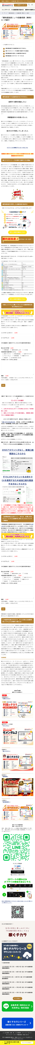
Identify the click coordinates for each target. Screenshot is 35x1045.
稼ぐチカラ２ (6, 751)
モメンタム (6, 725)
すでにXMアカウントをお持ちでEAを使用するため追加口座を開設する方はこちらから (17, 480)
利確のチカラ (6, 698)
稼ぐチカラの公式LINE (8, 422)
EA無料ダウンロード (20, 5)
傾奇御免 (5, 776)
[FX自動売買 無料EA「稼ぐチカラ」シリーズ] (8, 5)
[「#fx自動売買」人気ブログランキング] (17, 868)
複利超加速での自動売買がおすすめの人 (16, 48)
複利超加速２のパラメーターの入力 (15, 56)
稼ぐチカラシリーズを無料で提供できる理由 (17, 51)
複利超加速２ (6, 802)
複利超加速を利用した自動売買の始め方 (16, 53)
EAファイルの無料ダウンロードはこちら (17, 147)
